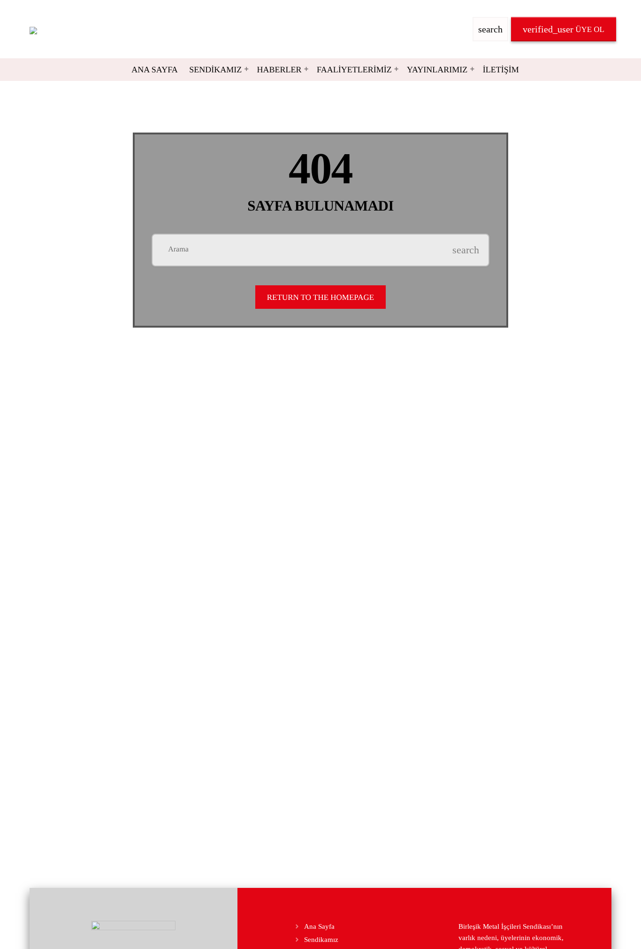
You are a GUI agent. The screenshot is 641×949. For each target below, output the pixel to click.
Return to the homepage (320, 297)
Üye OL (563, 29)
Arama (178, 249)
